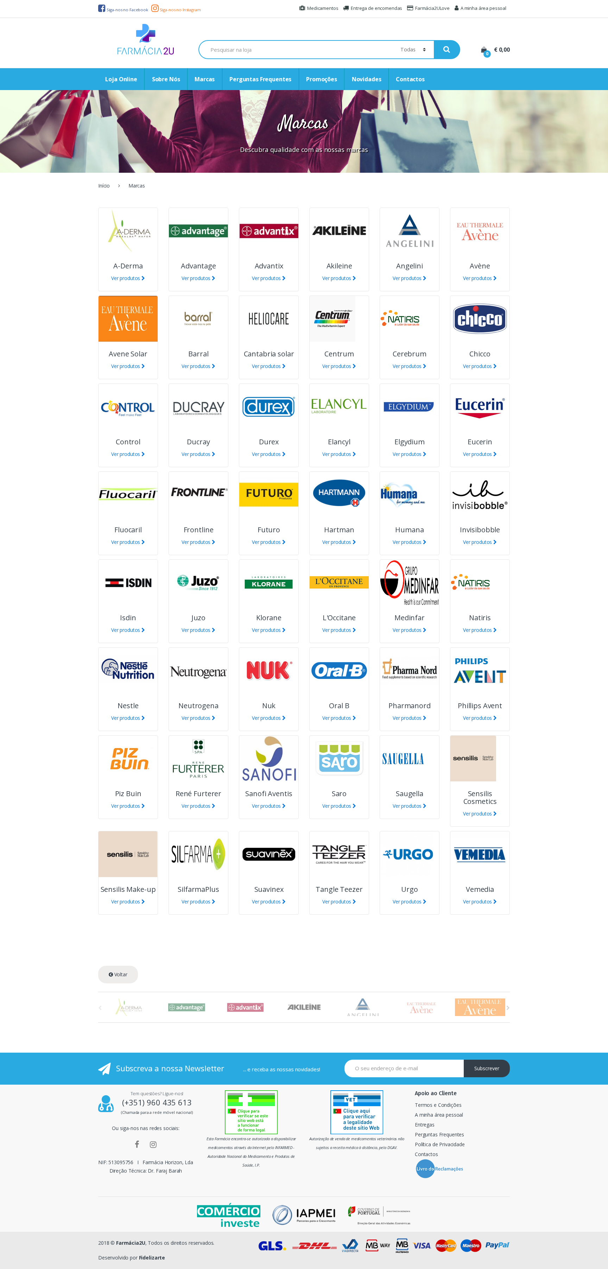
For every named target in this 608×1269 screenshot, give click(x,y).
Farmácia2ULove (432, 8)
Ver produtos (126, 278)
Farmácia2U (130, 1242)
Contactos (410, 79)
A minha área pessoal (483, 8)
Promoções (321, 79)
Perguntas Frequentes (260, 79)
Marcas (205, 79)
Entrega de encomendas (376, 8)
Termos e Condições (438, 1105)
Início (104, 185)
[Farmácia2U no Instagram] (153, 1144)
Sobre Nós (166, 79)
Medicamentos (322, 8)
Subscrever (486, 1068)
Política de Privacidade (440, 1144)
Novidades (366, 79)
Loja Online (121, 79)
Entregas (425, 1124)
